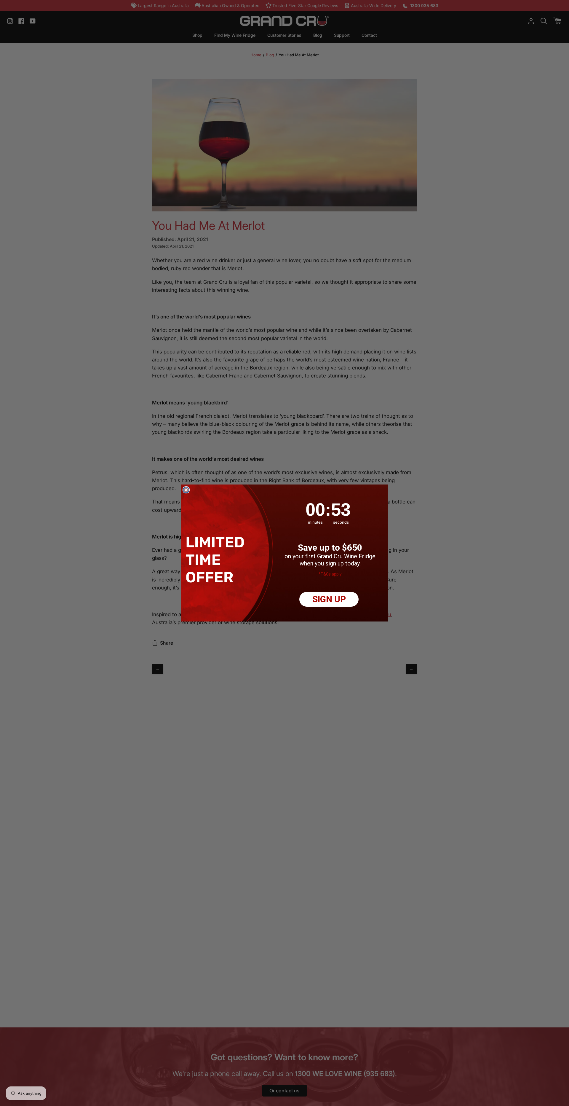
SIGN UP (329, 599)
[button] (217, 559)
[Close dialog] (186, 490)
